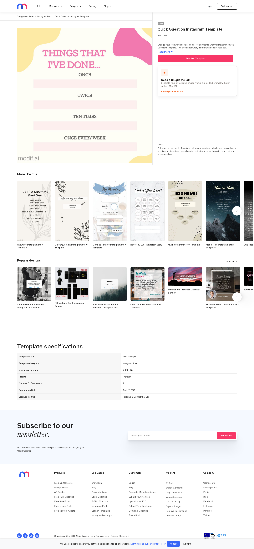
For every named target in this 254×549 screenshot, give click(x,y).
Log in (209, 6)
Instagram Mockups (102, 515)
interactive (174, 151)
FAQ (131, 487)
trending (206, 148)
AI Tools (170, 482)
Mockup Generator (63, 482)
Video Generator (174, 496)
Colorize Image (173, 515)
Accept (173, 543)
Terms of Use (102, 536)
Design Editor (61, 487)
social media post (189, 151)
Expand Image (173, 506)
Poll (159, 148)
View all (230, 261)
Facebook (208, 501)
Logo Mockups (99, 496)
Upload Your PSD (137, 501)
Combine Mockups (138, 510)
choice (229, 151)
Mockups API (210, 487)
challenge (217, 148)
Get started (227, 6)
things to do (217, 151)
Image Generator (174, 487)
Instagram (208, 506)
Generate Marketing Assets (143, 492)
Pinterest (207, 510)
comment (174, 148)
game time (229, 148)
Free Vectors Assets (64, 510)
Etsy (94, 487)
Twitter (206, 515)
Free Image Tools (63, 506)
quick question (165, 154)
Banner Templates (101, 510)
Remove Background (176, 510)
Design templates (25, 16)
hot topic (195, 148)
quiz (165, 148)
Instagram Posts (100, 506)
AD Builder (59, 492)
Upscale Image (173, 501)
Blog (105, 6)
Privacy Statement (120, 536)
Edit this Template (195, 58)
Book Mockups (99, 492)
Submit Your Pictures (139, 496)
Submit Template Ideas (140, 506)
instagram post (44, 16)
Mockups (54, 6)
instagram (205, 151)
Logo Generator (174, 492)
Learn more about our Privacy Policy (148, 544)
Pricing (92, 6)
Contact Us (209, 482)
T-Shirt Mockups (100, 501)
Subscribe (226, 435)
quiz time (162, 151)
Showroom (97, 482)
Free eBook (135, 515)
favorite (185, 148)
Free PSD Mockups (64, 496)
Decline (187, 543)
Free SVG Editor (62, 501)
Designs (74, 6)
